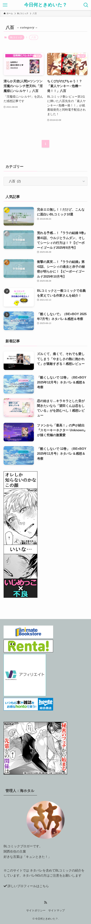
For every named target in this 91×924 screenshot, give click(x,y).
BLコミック (16, 37)
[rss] (45, 902)
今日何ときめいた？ (45, 5)
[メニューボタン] (5, 5)
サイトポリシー (36, 910)
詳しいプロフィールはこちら (28, 886)
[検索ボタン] (86, 5)
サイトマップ (56, 910)
